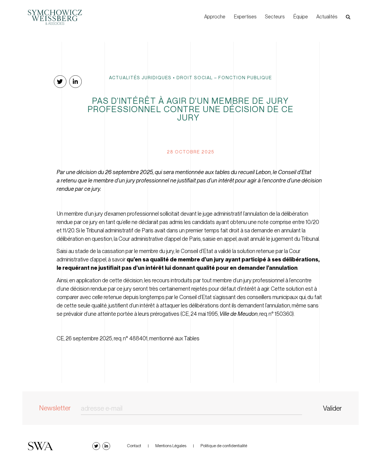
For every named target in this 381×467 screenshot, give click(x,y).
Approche (214, 17)
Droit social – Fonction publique (224, 77)
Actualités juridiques (140, 77)
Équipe (300, 17)
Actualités (326, 17)
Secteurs (275, 17)
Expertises (245, 17)
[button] (348, 17)
